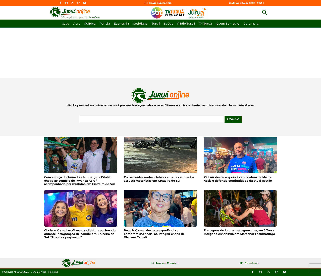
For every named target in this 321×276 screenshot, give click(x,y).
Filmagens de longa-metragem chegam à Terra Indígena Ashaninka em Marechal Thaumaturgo (239, 232)
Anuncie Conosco (166, 263)
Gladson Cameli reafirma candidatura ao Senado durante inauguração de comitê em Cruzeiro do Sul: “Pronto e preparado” (80, 234)
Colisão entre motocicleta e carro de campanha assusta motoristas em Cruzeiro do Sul (159, 178)
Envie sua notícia (160, 3)
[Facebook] (60, 3)
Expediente (252, 263)
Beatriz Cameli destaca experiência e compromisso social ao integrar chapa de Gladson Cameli (154, 234)
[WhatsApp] (78, 3)
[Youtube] (84, 3)
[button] (264, 12)
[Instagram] (66, 3)
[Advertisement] (160, 52)
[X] (72, 3)
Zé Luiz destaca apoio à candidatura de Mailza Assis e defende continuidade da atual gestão (238, 178)
